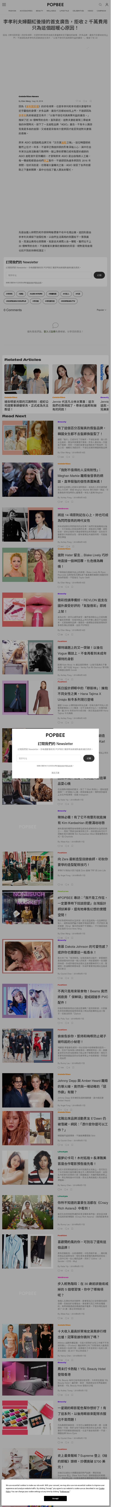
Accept (55, 1499)
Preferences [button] (64, 1492)
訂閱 (89, 758)
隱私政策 (69, 765)
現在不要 (55, 772)
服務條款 (61, 765)
